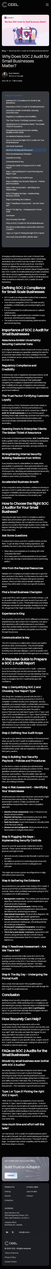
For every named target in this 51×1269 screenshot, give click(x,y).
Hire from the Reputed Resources (19, 150)
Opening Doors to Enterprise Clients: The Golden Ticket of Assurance (25, 125)
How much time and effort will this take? (22, 237)
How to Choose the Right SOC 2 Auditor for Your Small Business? (25, 141)
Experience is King (13, 158)
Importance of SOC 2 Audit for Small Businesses (25, 107)
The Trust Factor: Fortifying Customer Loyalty (24, 120)
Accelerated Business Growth (18, 136)
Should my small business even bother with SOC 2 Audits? (25, 228)
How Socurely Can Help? (16, 219)
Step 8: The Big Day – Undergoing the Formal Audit (24, 210)
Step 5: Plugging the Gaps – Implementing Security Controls (22, 194)
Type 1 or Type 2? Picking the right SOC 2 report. (25, 233)
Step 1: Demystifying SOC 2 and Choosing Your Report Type (24, 172)
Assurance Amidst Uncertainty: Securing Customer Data (22, 111)
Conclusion (10, 215)
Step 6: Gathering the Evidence (18, 199)
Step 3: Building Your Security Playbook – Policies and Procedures (25, 182)
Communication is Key (15, 162)
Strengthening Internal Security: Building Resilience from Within (22, 131)
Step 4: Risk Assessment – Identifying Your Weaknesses (23, 188)
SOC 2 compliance (18, 469)
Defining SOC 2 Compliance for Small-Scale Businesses (23, 101)
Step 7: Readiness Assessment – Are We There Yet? (25, 204)
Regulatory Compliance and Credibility (21, 116)
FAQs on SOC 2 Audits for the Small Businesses (25, 223)
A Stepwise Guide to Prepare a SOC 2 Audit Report (23, 166)
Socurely (19, 1035)
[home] (10, 4)
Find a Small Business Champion (18, 154)
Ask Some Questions (14, 146)
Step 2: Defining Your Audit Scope (19, 178)
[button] (46, 5)
